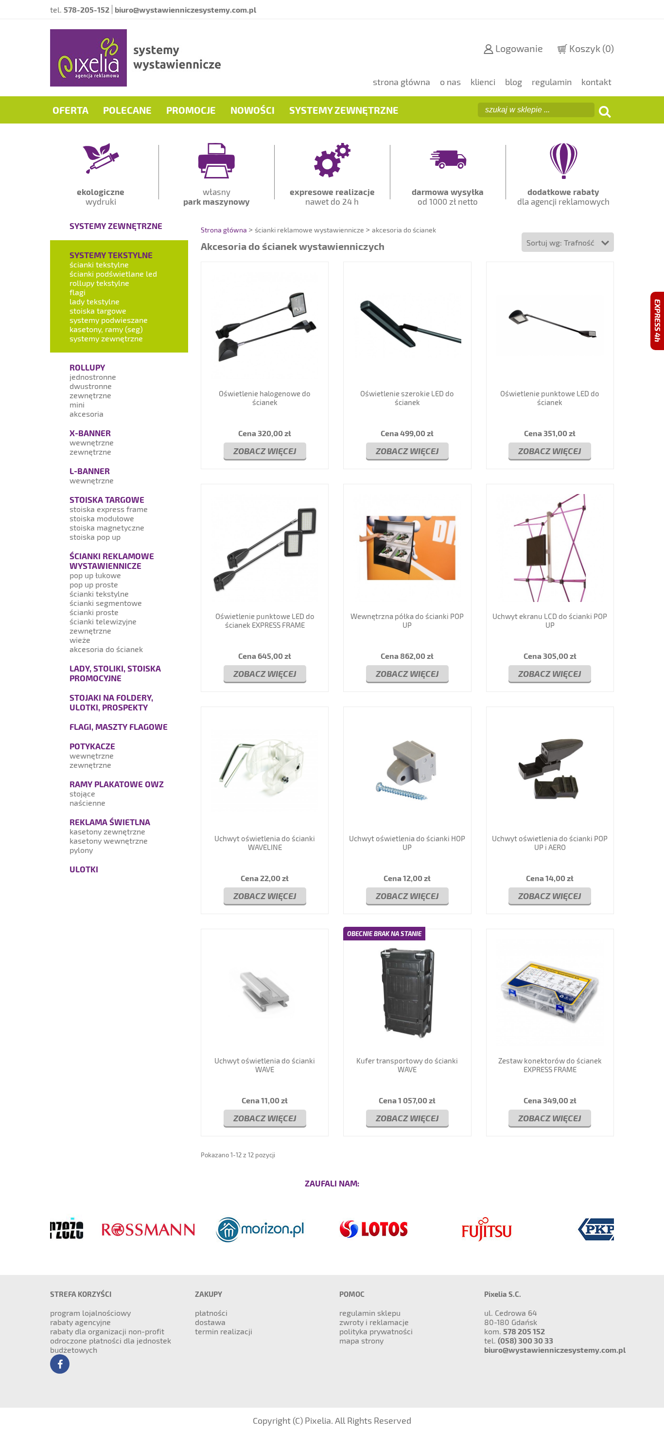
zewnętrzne (90, 395)
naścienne (87, 802)
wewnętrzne (92, 442)
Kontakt (596, 82)
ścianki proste (94, 612)
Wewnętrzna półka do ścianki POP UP (407, 620)
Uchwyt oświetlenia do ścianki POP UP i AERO (550, 842)
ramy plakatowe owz (117, 784)
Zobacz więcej (265, 450)
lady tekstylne (95, 301)
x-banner (90, 433)
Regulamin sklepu (370, 1312)
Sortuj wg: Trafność (561, 242)
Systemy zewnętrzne (344, 110)
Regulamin (552, 82)
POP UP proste (94, 584)
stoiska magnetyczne (107, 527)
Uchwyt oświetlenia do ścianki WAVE (264, 1065)
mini (77, 404)
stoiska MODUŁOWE (102, 518)
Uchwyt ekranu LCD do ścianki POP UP (549, 620)
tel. (79, 9)
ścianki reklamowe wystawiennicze (112, 560)
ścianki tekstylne (99, 264)
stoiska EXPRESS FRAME (109, 508)
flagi (78, 292)
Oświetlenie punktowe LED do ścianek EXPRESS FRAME (265, 620)
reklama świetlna (110, 822)
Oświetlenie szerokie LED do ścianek (407, 398)
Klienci (483, 82)
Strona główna (401, 82)
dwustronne (91, 385)
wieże (80, 639)
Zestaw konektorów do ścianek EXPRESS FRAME (550, 1065)
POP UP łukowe (95, 575)
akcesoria (87, 413)
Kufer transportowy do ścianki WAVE (407, 1065)
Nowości (252, 110)
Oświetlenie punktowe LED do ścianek (549, 398)
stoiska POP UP (95, 536)
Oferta (70, 110)
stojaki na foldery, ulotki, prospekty (111, 702)
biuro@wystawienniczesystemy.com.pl (555, 1349)
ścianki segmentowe (106, 602)
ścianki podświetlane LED (113, 273)
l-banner (90, 471)
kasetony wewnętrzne (109, 840)
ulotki (84, 869)
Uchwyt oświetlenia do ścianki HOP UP (407, 842)
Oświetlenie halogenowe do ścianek (265, 398)
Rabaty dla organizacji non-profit (107, 1331)
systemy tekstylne (111, 255)
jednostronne (93, 376)
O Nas (450, 82)
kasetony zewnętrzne (107, 831)
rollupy (87, 367)
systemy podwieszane (109, 319)
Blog (513, 82)
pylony (81, 849)
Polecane (127, 110)
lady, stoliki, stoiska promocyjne (115, 673)
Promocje (191, 110)
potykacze (92, 746)
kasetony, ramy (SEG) (106, 329)
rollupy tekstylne (99, 282)
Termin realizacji (223, 1331)
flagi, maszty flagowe (119, 726)
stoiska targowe (98, 310)
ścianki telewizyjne (103, 621)
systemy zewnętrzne (116, 225)
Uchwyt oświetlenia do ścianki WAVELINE (264, 842)
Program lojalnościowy (90, 1312)
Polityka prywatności (376, 1331)
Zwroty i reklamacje (374, 1322)
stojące (82, 793)
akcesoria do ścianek (106, 649)
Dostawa (210, 1322)
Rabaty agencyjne (80, 1322)
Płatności (211, 1312)
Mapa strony (361, 1340)
